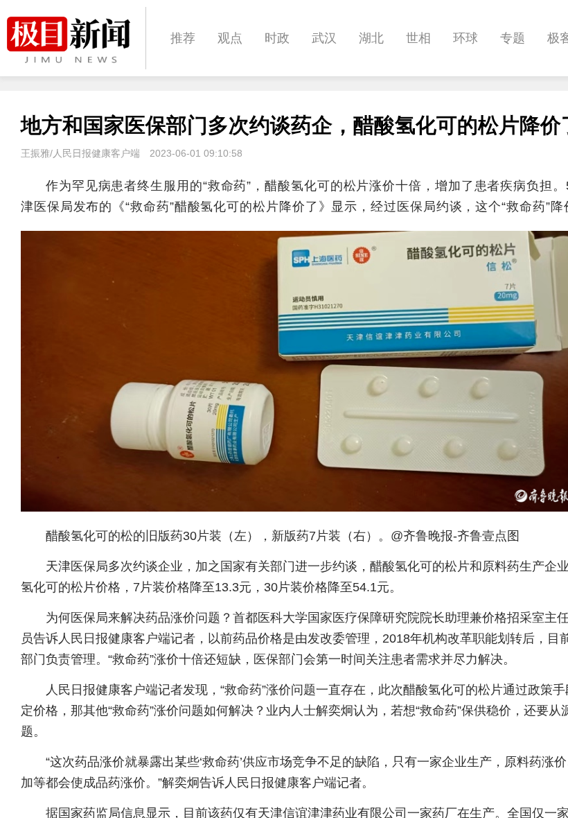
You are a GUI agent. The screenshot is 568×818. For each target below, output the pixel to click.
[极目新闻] (76, 40)
